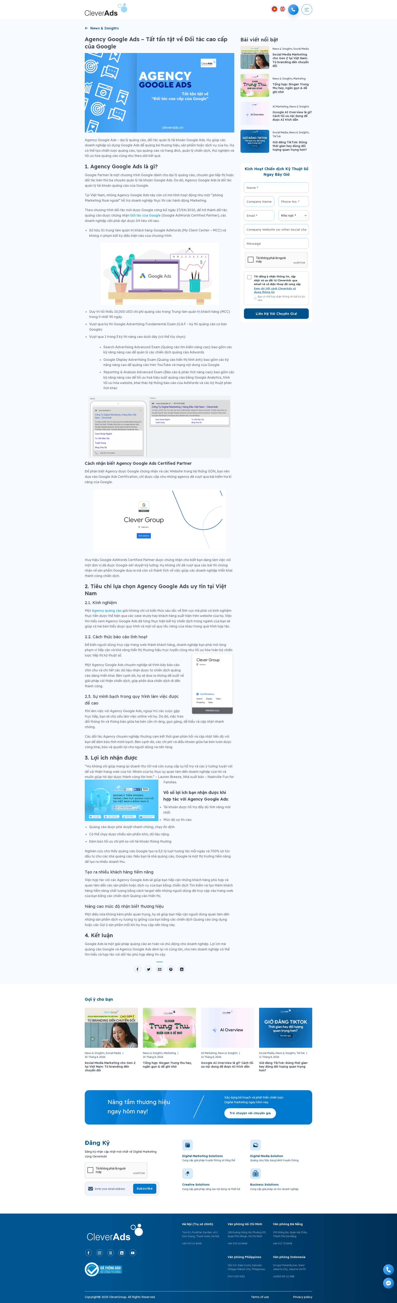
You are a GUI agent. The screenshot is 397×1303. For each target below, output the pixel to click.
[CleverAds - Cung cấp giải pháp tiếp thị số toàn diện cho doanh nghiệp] (106, 9)
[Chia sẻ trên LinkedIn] (181, 969)
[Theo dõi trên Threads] (110, 1252)
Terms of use (260, 1297)
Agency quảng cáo (107, 610)
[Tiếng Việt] (274, 9)
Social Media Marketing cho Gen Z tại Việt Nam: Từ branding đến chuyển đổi (291, 60)
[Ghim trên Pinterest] (170, 969)
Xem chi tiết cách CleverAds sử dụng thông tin (275, 290)
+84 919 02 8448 (237, 1243)
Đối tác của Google (145, 215)
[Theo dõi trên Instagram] (99, 1252)
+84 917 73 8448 (282, 1243)
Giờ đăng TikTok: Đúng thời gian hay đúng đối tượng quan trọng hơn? (290, 146)
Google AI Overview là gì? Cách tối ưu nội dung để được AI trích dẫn (292, 116)
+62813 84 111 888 (283, 1276)
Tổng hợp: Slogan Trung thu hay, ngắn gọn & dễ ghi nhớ (291, 88)
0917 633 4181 (236, 1276)
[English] (282, 9)
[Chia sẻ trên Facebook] (137, 969)
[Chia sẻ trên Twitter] (148, 969)
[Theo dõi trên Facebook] (88, 1252)
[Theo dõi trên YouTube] (132, 1252)
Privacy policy (302, 1297)
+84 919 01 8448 (192, 1243)
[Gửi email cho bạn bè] (159, 969)
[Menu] (307, 9)
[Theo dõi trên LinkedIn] (121, 1252)
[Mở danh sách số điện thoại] (293, 9)
